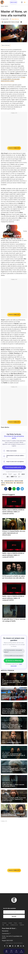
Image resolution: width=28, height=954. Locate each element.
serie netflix (19, 482)
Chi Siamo (4, 923)
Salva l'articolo (6, 45)
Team (7, 924)
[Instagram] (13, 946)
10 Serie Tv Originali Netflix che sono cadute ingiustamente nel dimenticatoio (13, 533)
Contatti (10, 923)
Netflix (6, 6)
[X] (10, 488)
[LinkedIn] (18, 488)
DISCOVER (13, 2)
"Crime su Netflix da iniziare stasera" (14, 655)
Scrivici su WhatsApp (15, 660)
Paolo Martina (15, 19)
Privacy (15, 923)
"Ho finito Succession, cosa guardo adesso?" (13, 651)
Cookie (20, 923)
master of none (19, 480)
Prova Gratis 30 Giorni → (9, 928)
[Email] (22, 488)
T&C (3, 924)
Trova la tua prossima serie (14, 467)
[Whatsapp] (14, 488)
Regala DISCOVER (7, 940)
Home (2, 6)
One (15, 482)
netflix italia (9, 482)
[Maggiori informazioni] (21, 22)
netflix (3, 482)
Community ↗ (6, 933)
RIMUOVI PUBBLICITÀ (14, 148)
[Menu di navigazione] (24, 2)
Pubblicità (22, 924)
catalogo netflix (9, 480)
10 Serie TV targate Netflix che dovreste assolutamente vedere (13, 78)
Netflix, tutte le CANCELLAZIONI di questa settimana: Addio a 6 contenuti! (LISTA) (13, 511)
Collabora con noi (14, 924)
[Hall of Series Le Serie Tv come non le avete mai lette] (2, 2)
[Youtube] (10, 946)
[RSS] (23, 946)
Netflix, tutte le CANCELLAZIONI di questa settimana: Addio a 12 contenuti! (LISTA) (13, 598)
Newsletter (5, 931)
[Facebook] (5, 488)
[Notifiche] (22, 2)
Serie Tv (3, 484)
